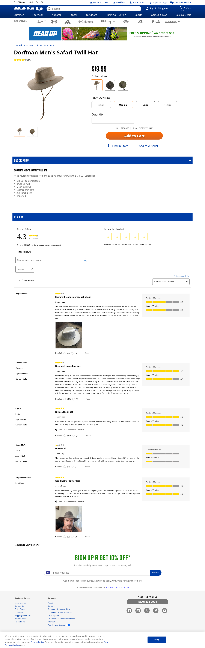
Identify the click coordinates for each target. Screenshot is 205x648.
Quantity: (98, 114)
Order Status (20, 609)
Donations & (59, 609)
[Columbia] (86, 21)
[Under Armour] (54, 22)
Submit (155, 572)
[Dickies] (126, 21)
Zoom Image (24, 67)
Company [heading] (52, 598)
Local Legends (54, 615)
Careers (51, 606)
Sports (138, 15)
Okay (157, 639)
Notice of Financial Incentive (117, 587)
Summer (19, 15)
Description (21, 160)
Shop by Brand (20, 21)
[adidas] (67, 22)
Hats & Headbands (25, 45)
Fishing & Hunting (116, 15)
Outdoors (91, 15)
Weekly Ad (120, 2)
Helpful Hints (20, 621)
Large (145, 104)
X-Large (170, 105)
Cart (189, 9)
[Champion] (108, 22)
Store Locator (139, 2)
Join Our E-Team (100, 2)
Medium (123, 104)
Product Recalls (21, 618)
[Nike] (42, 21)
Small (103, 105)
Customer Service (182, 2)
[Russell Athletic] (140, 21)
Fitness (73, 15)
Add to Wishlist (148, 146)
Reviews (19, 217)
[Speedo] (173, 21)
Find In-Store (120, 146)
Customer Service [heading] (23, 598)
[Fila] (156, 21)
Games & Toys (159, 15)
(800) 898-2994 (147, 601)
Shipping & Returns (23, 615)
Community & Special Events (60, 612)
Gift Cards (19, 612)
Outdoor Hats (46, 45)
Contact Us (19, 606)
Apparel (56, 15)
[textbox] (102, 573)
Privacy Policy (37, 642)
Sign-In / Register (159, 8)
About (50, 603)
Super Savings (159, 2)
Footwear (37, 15)
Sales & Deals (183, 15)
